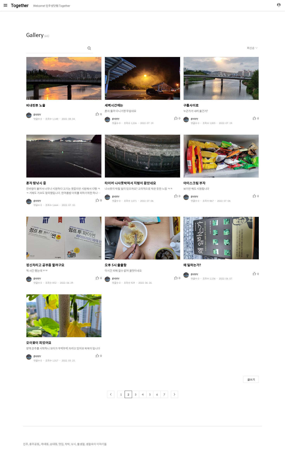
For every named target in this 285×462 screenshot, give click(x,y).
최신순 (251, 48)
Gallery (34, 35)
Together (19, 5)
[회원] (280, 5)
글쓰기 (251, 379)
